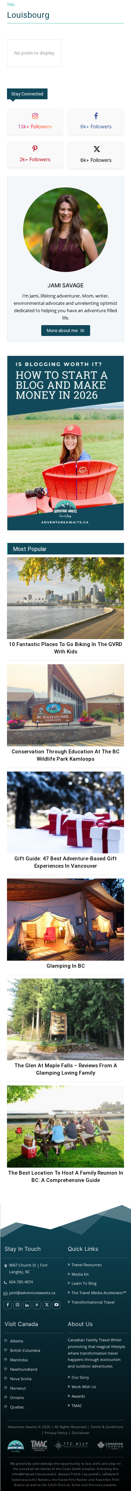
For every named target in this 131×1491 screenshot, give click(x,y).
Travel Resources (87, 1264)
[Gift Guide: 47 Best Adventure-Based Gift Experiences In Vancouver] (65, 813)
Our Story (80, 1377)
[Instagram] (17, 1305)
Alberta (16, 1340)
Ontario (17, 1397)
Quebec (17, 1407)
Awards (78, 1396)
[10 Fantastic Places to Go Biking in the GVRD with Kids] (65, 598)
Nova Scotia (20, 1378)
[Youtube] (56, 1305)
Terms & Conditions (106, 1426)
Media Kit (80, 1274)
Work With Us (84, 1386)
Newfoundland (23, 1369)
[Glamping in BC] (65, 920)
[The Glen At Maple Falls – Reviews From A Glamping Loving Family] (65, 1020)
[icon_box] (35, 127)
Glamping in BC (65, 966)
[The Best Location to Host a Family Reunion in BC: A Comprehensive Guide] (65, 1126)
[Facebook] (7, 1305)
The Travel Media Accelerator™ (99, 1292)
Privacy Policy (56, 1432)
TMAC (77, 1405)
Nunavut (18, 1388)
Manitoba (19, 1359)
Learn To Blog (84, 1283)
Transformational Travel (93, 1302)
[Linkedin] (27, 1305)
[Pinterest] (37, 1305)
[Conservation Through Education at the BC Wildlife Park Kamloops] (65, 705)
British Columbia (25, 1350)
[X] (47, 1305)
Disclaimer (80, 1432)
